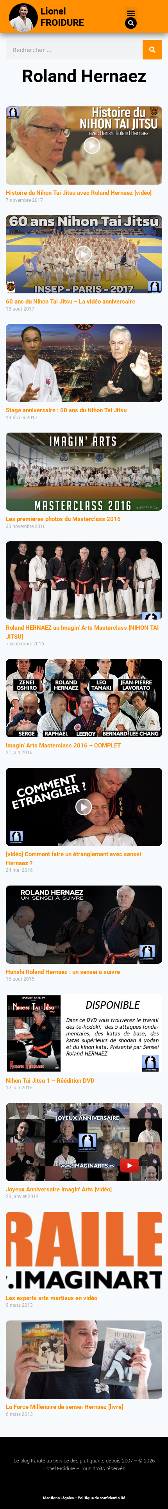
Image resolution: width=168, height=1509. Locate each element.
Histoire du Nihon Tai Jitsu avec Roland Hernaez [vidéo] (79, 192)
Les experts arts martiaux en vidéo (51, 1298)
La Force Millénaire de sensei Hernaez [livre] (64, 1406)
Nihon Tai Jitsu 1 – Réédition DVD (50, 1080)
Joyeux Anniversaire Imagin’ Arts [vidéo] (59, 1189)
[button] (131, 13)
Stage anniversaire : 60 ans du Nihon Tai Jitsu (66, 410)
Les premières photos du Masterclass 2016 (63, 519)
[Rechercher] (152, 49)
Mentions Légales (58, 1498)
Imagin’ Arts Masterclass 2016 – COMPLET (63, 745)
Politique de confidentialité (101, 1498)
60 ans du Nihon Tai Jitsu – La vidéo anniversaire (70, 301)
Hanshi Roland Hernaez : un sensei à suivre (63, 971)
